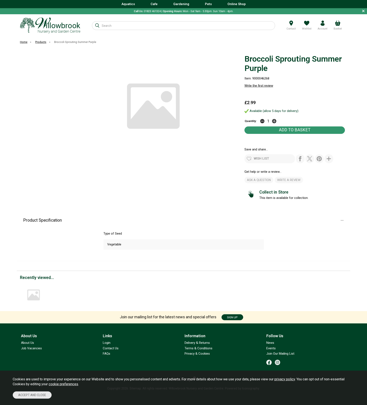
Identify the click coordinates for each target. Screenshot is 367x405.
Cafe (154, 4)
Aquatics (128, 4)
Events (271, 348)
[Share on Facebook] (300, 158)
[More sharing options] (329, 158)
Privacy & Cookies (197, 353)
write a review (289, 180)
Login (106, 343)
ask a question (259, 180)
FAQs (106, 353)
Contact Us (111, 348)
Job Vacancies (31, 348)
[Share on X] (309, 158)
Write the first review (258, 86)
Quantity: (251, 121)
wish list (261, 158)
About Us (27, 343)
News (270, 343)
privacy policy (284, 379)
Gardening (181, 4)
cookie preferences (63, 384)
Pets (208, 4)
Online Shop (236, 4)
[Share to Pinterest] (319, 158)
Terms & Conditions (198, 348)
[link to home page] (50, 25)
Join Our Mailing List (280, 353)
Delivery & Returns (197, 343)
